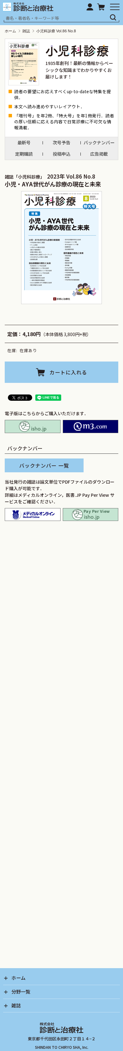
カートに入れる (68, 372)
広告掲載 (99, 154)
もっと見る (64, 691)
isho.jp (32, 426)
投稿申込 (61, 154)
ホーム (10, 31)
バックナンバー (99, 142)
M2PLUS (90, 426)
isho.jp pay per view (90, 514)
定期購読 (24, 154)
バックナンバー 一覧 (44, 465)
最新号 (24, 142)
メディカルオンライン (32, 514)
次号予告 (61, 142)
